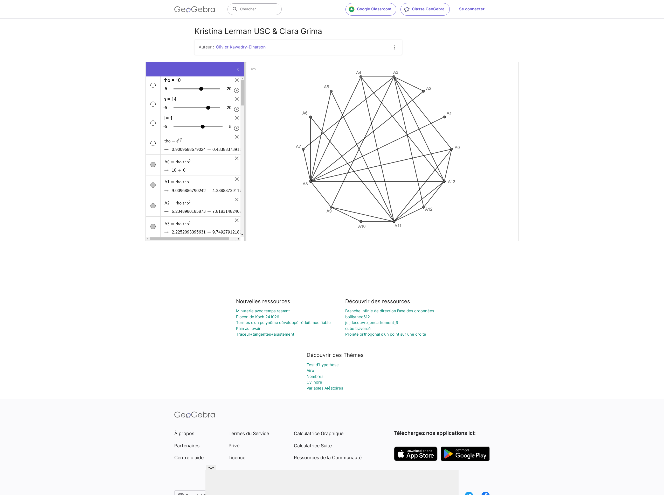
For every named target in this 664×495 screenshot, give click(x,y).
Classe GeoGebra (428, 8)
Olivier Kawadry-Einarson (241, 47)
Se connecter (472, 8)
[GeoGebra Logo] (194, 9)
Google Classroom (374, 8)
